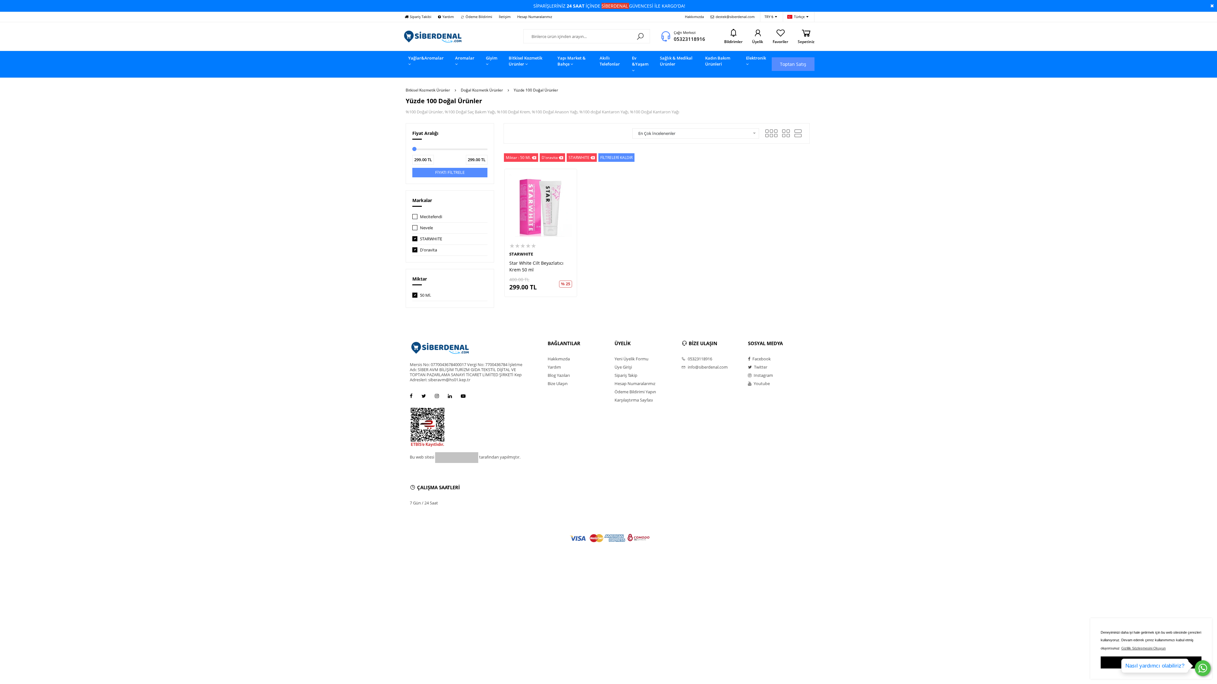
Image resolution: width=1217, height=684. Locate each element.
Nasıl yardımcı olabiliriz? (1154, 666)
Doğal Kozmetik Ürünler (482, 90)
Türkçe (799, 16)
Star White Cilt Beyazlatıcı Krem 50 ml (536, 266)
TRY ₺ (768, 16)
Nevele (426, 228)
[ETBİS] (427, 427)
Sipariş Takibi (420, 16)
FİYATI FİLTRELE (450, 172)
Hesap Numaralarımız (534, 16)
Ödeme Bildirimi (479, 16)
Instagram (763, 375)
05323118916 (689, 39)
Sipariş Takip (626, 375)
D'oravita (428, 250)
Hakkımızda (694, 16)
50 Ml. (425, 295)
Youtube (761, 383)
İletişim (505, 16)
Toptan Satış (793, 64)
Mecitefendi (431, 216)
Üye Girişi (623, 367)
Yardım (448, 16)
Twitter (760, 367)
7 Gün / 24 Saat (424, 502)
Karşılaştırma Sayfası (634, 399)
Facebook (761, 358)
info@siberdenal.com (707, 367)
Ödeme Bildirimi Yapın (635, 391)
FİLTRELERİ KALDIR (616, 157)
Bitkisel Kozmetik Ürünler (428, 90)
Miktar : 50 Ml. (518, 157)
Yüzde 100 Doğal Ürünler (536, 90)
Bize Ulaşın (558, 383)
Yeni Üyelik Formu (631, 358)
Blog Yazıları (559, 375)
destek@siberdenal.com (735, 16)
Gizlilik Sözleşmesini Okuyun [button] (1143, 648)
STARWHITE (431, 239)
